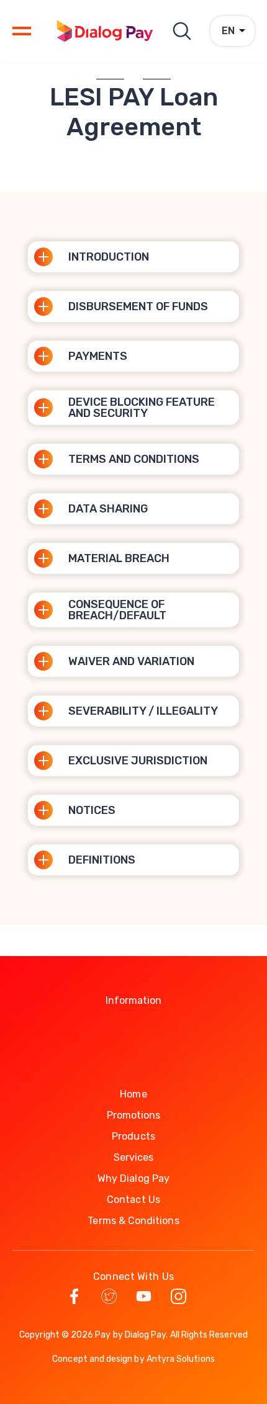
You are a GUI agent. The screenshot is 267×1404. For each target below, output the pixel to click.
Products (133, 1136)
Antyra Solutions (181, 1359)
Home (133, 1094)
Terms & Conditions (133, 1221)
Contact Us (133, 1199)
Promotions (134, 1115)
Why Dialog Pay (133, 1178)
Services (134, 1157)
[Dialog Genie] (105, 31)
